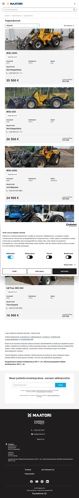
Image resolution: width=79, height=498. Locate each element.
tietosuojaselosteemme (54, 395)
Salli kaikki (64, 271)
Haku (74, 10)
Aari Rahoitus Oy (47, 470)
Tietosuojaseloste (31, 490)
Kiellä (14, 271)
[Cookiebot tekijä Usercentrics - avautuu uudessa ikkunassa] (68, 225)
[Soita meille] (75, 3)
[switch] (30, 257)
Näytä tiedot (68, 265)
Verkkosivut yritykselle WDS (44, 490)
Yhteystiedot (29, 474)
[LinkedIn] (47, 481)
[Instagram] (42, 481)
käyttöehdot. (50, 391)
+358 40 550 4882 (15, 191)
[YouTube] (36, 482)
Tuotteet (28, 470)
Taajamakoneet (12, 57)
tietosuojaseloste (40, 391)
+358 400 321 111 (15, 73)
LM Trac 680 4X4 (14, 288)
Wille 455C (11, 53)
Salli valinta (39, 271)
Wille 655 (11, 112)
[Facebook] (31, 481)
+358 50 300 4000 (15, 308)
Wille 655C (11, 170)
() (39, 493)
